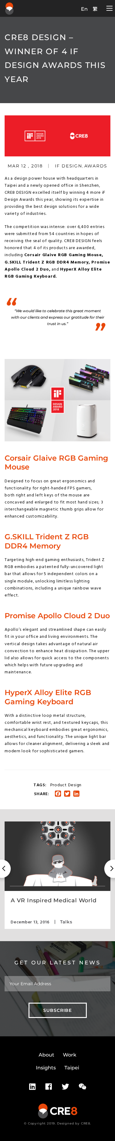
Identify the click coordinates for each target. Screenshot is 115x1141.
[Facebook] (48, 1087)
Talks (66, 922)
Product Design (66, 785)
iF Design (68, 166)
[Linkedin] (32, 1087)
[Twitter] (65, 1087)
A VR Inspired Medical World (54, 900)
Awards (96, 166)
